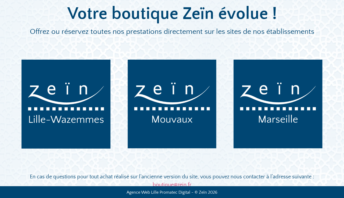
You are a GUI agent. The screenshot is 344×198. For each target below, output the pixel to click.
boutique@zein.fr (172, 185)
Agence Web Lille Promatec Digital (158, 192)
